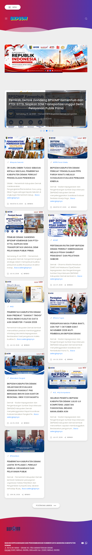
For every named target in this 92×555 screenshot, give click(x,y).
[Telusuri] (86, 18)
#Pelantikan (14, 456)
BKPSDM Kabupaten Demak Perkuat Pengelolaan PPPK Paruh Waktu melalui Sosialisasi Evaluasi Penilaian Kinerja (67, 174)
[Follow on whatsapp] (86, 543)
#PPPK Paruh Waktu (60, 162)
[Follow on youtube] (82, 543)
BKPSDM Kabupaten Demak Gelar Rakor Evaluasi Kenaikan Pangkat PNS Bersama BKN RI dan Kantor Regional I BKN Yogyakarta (23, 390)
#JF (54, 392)
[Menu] (6, 18)
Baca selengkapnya (23, 268)
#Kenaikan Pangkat (17, 378)
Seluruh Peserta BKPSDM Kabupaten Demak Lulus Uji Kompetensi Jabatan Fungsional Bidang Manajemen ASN (65, 404)
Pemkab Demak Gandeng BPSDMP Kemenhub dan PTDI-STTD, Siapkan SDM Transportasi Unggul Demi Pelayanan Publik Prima (23, 244)
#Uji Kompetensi (63, 392)
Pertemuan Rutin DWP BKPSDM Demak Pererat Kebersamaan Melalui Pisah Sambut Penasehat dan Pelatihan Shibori (67, 252)
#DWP (55, 240)
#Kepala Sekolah (16, 162)
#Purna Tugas (58, 318)
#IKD (12, 306)
